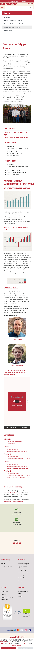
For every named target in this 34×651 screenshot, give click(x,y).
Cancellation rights (23, 563)
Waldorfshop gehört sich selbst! (12, 27)
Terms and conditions (24, 573)
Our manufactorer (6, 567)
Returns (20, 596)
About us (3, 563)
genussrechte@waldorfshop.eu (12, 493)
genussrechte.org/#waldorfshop (13, 501)
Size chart (4, 594)
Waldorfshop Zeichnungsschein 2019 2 (18, 477)
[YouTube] (20, 543)
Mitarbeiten (7, 34)
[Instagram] (17, 543)
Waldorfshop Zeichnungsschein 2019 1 (18, 468)
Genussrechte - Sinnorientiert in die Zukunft (15, 24)
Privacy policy (22, 570)
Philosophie (7, 17)
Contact (20, 581)
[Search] (31, 7)
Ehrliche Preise (8, 30)
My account (4, 591)
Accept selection (25, 648)
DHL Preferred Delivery (17, 643)
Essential (5, 643)
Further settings (17, 645)
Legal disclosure (22, 567)
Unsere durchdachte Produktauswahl (13, 20)
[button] (2, 7)
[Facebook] (14, 543)
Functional (29, 643)
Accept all (8, 648)
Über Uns (7, 13)
